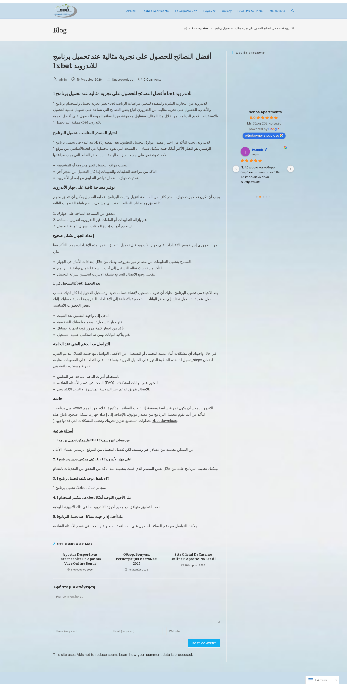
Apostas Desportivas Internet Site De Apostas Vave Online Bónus (80, 558)
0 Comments (152, 79)
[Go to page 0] (256, 196)
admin (62, 79)
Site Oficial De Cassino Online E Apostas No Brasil (193, 556)
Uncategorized (123, 79)
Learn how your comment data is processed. (156, 655)
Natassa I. (269, 149)
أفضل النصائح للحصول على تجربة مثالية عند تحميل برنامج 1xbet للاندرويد (253, 28)
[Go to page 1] (260, 197)
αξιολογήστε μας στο (262, 135)
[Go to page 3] (266, 197)
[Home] (185, 28)
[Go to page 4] (269, 196)
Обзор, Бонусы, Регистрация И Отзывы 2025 (136, 558)
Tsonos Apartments (264, 112)
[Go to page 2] (263, 197)
